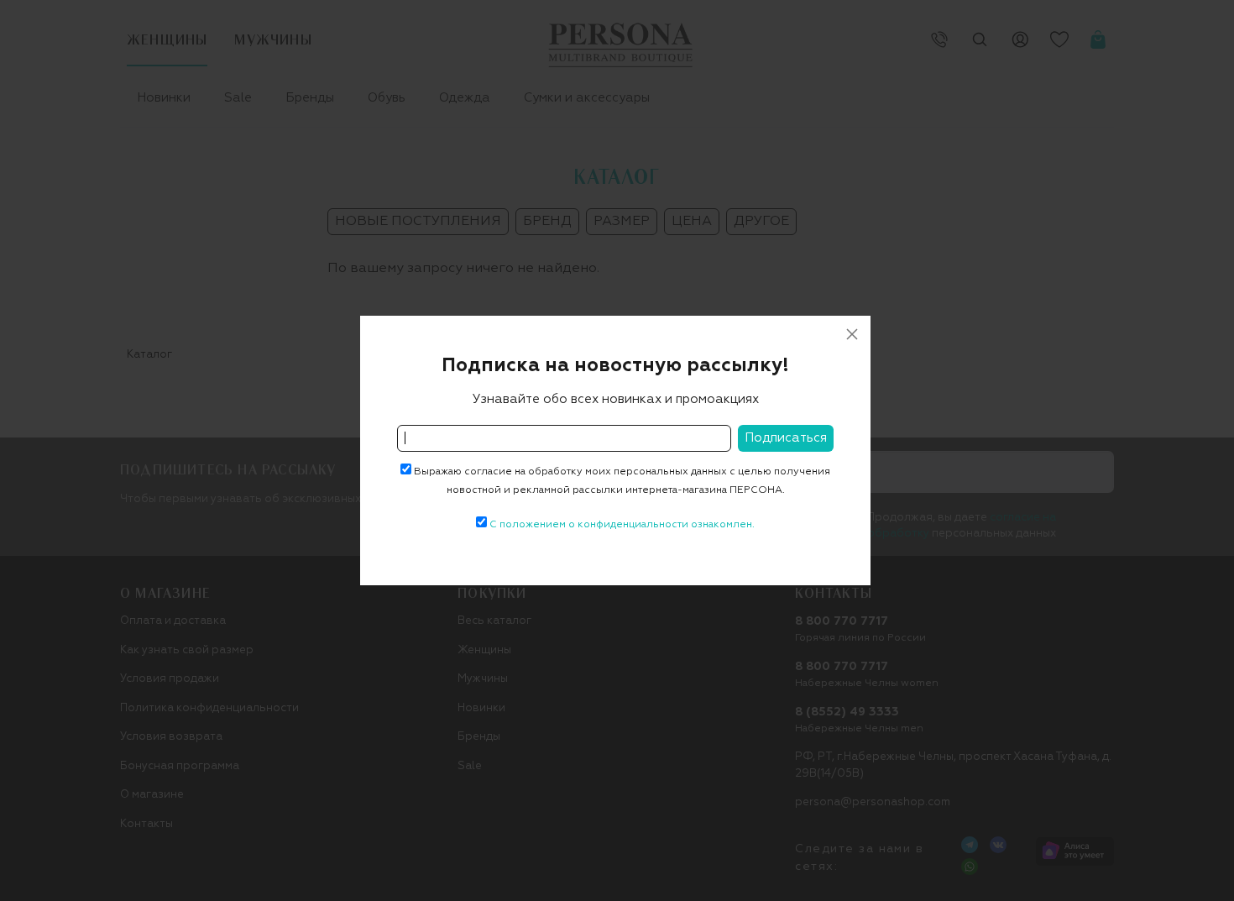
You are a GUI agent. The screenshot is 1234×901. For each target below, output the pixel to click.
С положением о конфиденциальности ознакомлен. (622, 525)
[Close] (852, 334)
